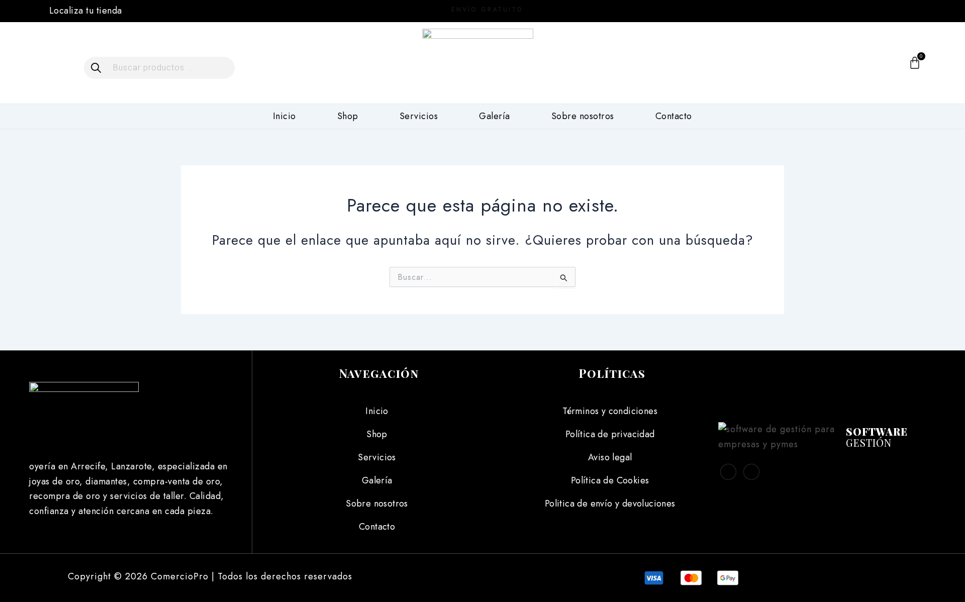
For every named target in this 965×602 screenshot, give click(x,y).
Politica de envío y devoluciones (610, 503)
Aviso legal (610, 457)
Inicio (284, 116)
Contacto (673, 116)
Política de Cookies (610, 480)
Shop (347, 116)
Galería (494, 116)
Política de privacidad (610, 434)
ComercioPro (180, 576)
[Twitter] (751, 471)
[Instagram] (856, 10)
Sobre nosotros (582, 116)
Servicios (419, 116)
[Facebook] (833, 10)
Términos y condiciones (609, 411)
